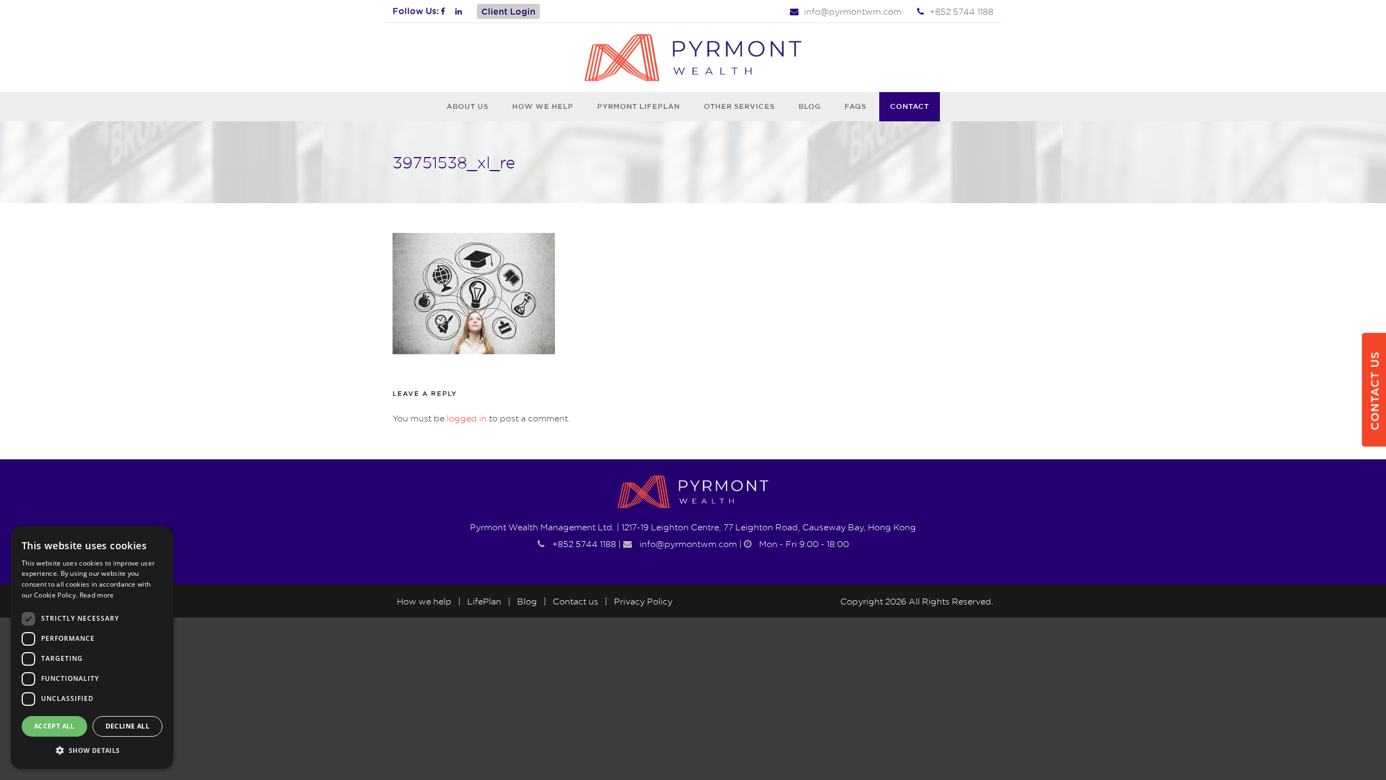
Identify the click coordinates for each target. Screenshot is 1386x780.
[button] (92, 751)
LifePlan (484, 601)
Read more (97, 595)
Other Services (739, 106)
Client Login (508, 11)
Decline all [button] (127, 726)
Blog (810, 106)
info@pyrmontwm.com (852, 11)
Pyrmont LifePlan (638, 106)
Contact (909, 106)
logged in (467, 418)
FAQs (855, 106)
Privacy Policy (643, 601)
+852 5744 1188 (961, 11)
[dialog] (92, 647)
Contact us (575, 601)
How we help (542, 106)
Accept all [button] (54, 726)
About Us (467, 106)
